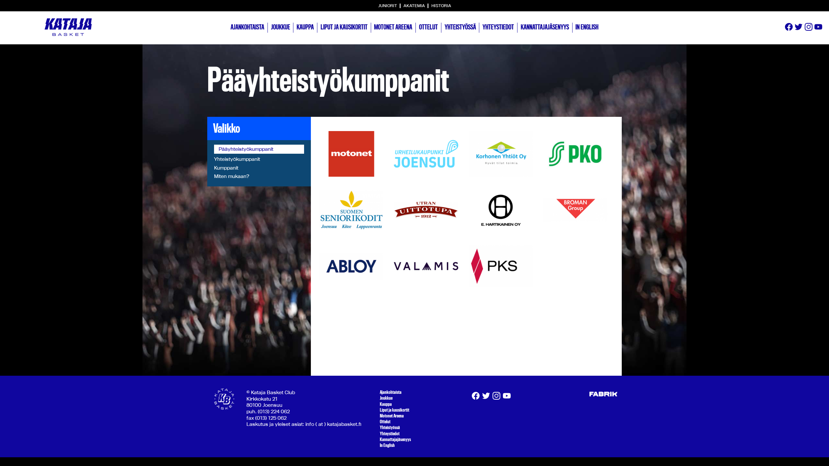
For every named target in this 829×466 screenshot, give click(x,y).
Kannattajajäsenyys (545, 27)
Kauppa (305, 27)
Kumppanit (226, 168)
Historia (441, 5)
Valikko (226, 128)
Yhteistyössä (460, 27)
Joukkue (280, 27)
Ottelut (428, 27)
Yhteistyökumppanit (237, 159)
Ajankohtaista (247, 27)
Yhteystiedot (498, 27)
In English (586, 27)
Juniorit (388, 5)
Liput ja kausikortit (344, 27)
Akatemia (414, 5)
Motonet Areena (393, 27)
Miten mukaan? (231, 176)
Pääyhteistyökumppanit (246, 149)
